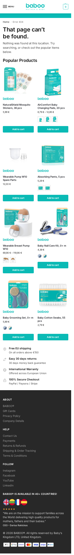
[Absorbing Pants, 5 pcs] (53, 153)
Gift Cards (9, 411)
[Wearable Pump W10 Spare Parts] (18, 153)
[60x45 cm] (41, 119)
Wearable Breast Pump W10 (16, 247)
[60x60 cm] (48, 119)
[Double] (6, 260)
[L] (41, 188)
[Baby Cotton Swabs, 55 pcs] (53, 294)
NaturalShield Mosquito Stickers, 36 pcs (16, 106)
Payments (9, 440)
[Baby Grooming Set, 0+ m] (18, 294)
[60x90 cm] (55, 119)
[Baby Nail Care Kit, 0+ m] (53, 222)
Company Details (13, 420)
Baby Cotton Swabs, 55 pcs (51, 319)
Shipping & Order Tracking (19, 450)
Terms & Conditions (15, 455)
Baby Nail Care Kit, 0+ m (52, 245)
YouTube (8, 480)
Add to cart (18, 129)
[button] (65, 6)
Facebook (9, 475)
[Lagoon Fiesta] (45, 256)
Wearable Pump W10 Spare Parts (15, 178)
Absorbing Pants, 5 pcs (51, 176)
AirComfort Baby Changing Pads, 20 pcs (51, 106)
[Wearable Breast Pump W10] (18, 222)
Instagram (9, 470)
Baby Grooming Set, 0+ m (18, 317)
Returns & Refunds (14, 445)
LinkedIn (8, 485)
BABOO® (8, 406)
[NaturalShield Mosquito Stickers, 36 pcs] (18, 81)
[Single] (13, 260)
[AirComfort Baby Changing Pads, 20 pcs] (53, 81)
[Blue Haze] (40, 256)
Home (6, 21)
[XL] (48, 188)
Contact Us (10, 435)
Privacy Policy (11, 415)
